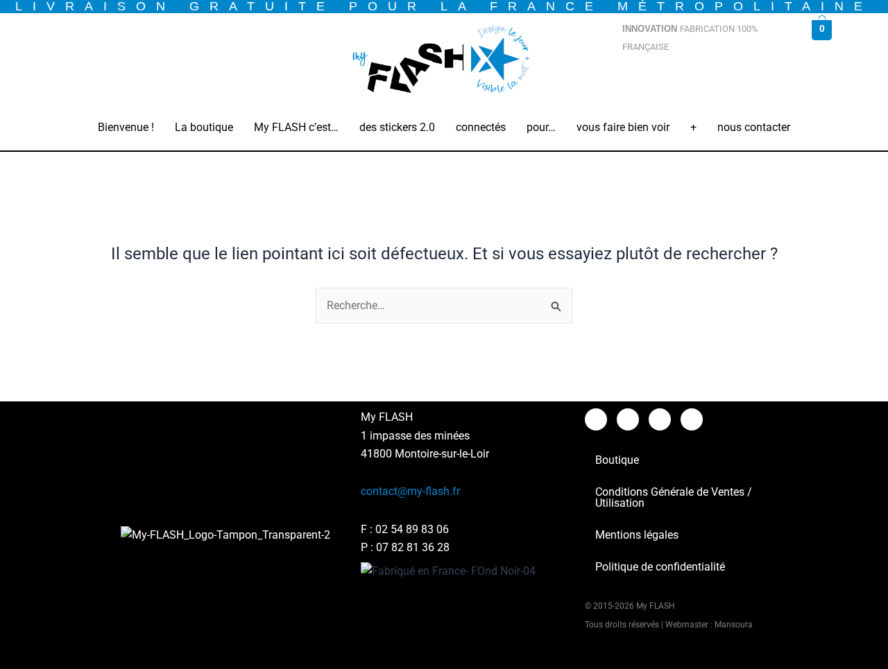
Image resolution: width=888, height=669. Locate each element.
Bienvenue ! (126, 127)
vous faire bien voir (623, 127)
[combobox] (705, 82)
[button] (204, 128)
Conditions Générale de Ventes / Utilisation (673, 497)
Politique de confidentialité (660, 566)
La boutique (204, 127)
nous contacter (753, 127)
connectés (481, 127)
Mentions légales (636, 534)
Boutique (617, 460)
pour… (541, 127)
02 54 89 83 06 (412, 529)
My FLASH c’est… (296, 127)
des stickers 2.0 (397, 127)
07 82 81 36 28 (413, 547)
